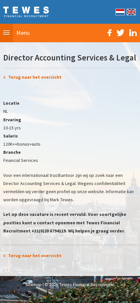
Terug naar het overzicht (35, 77)
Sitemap (33, 284)
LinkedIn (133, 32)
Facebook (109, 32)
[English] (131, 11)
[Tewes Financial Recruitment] (26, 11)
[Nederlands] (120, 11)
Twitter (120, 32)
